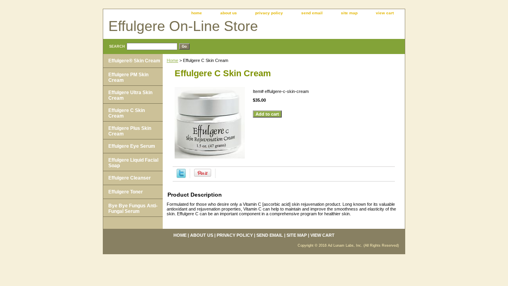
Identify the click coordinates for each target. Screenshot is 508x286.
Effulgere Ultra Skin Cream (130, 95)
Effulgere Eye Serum (131, 146)
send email (312, 13)
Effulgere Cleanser (129, 178)
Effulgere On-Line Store (183, 26)
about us (228, 13)
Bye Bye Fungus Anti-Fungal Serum (133, 208)
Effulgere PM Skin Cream (128, 77)
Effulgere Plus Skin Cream (129, 131)
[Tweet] (181, 176)
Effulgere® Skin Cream (134, 61)
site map (349, 13)
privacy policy (269, 13)
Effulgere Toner (125, 192)
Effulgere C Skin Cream (126, 113)
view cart (385, 13)
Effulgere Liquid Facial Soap (133, 162)
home (196, 13)
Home (172, 60)
